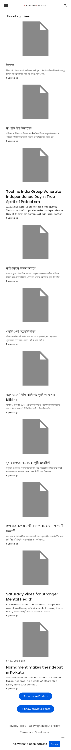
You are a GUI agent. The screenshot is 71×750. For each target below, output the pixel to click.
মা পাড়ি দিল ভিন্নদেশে (19, 128)
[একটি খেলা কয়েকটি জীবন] (35, 305)
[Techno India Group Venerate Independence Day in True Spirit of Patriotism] (35, 165)
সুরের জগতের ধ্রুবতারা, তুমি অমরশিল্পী (28, 462)
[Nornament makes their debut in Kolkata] (35, 639)
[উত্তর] (35, 38)
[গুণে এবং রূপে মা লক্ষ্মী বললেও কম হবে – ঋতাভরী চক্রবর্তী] (35, 499)
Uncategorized (15, 661)
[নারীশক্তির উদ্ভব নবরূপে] (35, 242)
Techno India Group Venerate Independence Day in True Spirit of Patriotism (33, 196)
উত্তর (10, 65)
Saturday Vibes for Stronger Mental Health (32, 597)
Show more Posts (34, 696)
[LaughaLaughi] (35, 5)
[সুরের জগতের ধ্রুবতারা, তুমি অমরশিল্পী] (35, 436)
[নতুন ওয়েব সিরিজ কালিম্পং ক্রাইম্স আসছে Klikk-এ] (35, 368)
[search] (65, 5)
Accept (54, 744)
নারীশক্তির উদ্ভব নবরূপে (21, 268)
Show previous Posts (37, 709)
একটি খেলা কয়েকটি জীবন (21, 331)
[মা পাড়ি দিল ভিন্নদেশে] (35, 102)
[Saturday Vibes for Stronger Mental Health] (35, 567)
